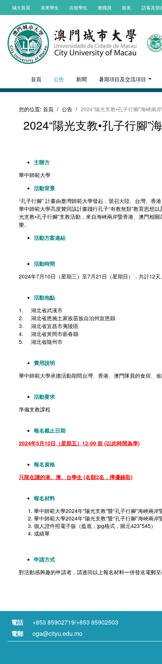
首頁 (36, 79)
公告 (58, 79)
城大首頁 (21, 7)
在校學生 (78, 7)
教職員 (105, 7)
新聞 (81, 79)
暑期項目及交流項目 (123, 79)
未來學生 (50, 7)
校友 (126, 7)
